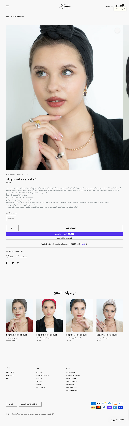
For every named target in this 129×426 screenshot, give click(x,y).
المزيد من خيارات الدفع (64, 238)
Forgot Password (72, 390)
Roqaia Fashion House (16, 335)
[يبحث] (117, 6)
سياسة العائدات (71, 378)
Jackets (39, 372)
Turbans (39, 381)
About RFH (10, 372)
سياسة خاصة (70, 384)
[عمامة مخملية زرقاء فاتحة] (79, 315)
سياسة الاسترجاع (71, 381)
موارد (38, 368)
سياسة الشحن (70, 372)
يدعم (67, 368)
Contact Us (10, 375)
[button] (120, 9)
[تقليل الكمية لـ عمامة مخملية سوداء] (8, 228)
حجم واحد (11, 218)
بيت (7, 16)
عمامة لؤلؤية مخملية (102, 338)
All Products (40, 387)
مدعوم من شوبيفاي (34, 414)
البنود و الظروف (71, 387)
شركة (8, 368)
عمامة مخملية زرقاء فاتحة (74, 338)
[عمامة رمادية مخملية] (19, 315)
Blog (7, 378)
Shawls (38, 384)
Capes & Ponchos (42, 375)
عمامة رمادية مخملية (12, 338)
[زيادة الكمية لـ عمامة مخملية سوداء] (15, 228)
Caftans (39, 378)
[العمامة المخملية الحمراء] (49, 315)
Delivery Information (73, 375)
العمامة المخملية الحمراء (44, 338)
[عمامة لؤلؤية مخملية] (109, 315)
